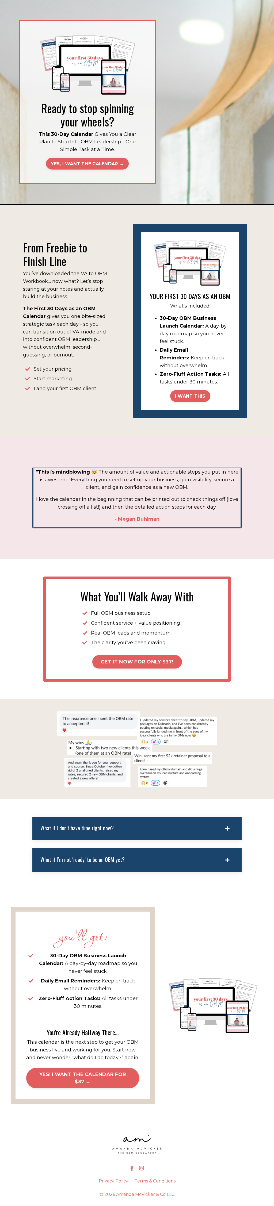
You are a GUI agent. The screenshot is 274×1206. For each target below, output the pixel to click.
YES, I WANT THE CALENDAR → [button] (87, 163)
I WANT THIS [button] (190, 396)
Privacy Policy (113, 1181)
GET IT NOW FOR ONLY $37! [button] (137, 662)
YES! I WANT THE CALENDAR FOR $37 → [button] (82, 1078)
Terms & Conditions (155, 1181)
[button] (87, 163)
